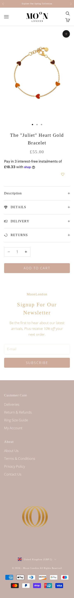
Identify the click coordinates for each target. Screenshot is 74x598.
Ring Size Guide (16, 420)
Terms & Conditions (19, 458)
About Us (11, 450)
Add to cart (37, 268)
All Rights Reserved (51, 568)
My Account (13, 428)
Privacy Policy (14, 466)
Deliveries (11, 404)
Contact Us (12, 474)
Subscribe (37, 362)
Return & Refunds (18, 412)
